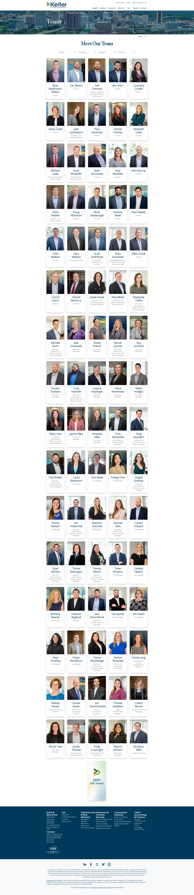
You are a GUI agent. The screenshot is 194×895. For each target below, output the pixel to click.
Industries (112, 8)
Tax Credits (65, 819)
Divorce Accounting (101, 824)
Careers (136, 8)
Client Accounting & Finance (140, 814)
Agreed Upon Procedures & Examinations (50, 821)
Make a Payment (137, 3)
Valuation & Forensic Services (102, 814)
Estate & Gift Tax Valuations (104, 826)
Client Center (120, 3)
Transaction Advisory (120, 813)
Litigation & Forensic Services (104, 819)
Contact (144, 8)
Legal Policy (94, 887)
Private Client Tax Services (69, 817)
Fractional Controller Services (139, 820)
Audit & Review (50, 817)
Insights (95, 8)
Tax (63, 812)
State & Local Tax (66, 821)
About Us (121, 8)
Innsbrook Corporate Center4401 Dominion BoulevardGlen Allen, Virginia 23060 (54, 836)
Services (103, 8)
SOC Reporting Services (53, 825)
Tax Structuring (118, 819)
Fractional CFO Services (138, 824)
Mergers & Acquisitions (120, 817)
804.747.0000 (50, 840)
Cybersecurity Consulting (85, 820)
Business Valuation (101, 821)
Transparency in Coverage (54, 880)
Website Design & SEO (105, 887)
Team (129, 8)
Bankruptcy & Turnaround (103, 828)
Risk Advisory (84, 823)
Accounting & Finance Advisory (139, 828)
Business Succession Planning (122, 821)
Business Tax (65, 815)
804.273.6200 (50, 842)
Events (128, 3)
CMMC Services (85, 825)
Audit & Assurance (51, 813)
